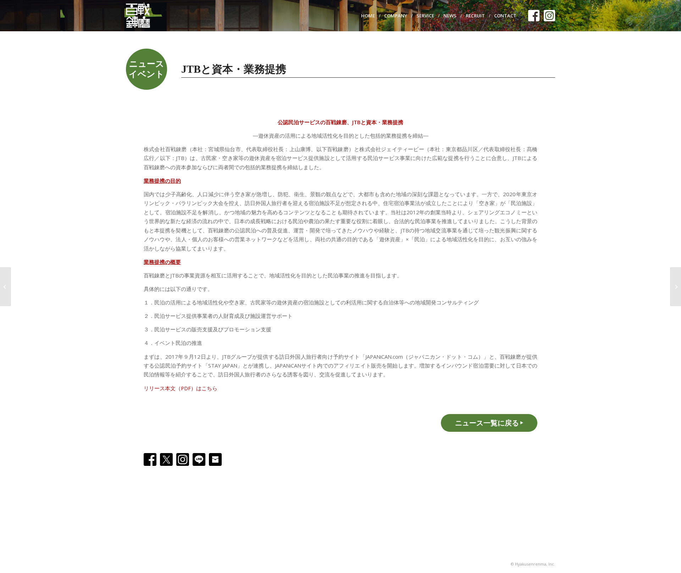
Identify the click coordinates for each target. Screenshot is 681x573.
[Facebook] (150, 459)
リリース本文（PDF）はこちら (180, 388)
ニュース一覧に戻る (487, 423)
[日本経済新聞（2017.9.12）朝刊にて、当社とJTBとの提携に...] (675, 286)
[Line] (199, 459)
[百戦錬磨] (141, 15)
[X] (166, 459)
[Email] (215, 459)
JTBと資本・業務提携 (233, 69)
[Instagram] (182, 459)
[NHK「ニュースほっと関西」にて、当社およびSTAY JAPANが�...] (5, 286)
